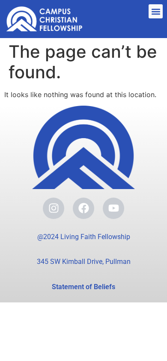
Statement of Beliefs (83, 287)
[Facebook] (83, 208)
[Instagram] (53, 208)
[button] (156, 11)
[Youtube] (113, 208)
